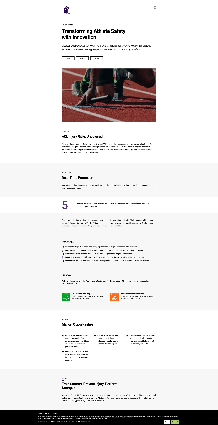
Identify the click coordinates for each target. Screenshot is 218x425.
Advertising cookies (85, 422)
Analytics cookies (72, 422)
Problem (68, 58)
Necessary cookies (45, 422)
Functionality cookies (59, 422)
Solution (82, 58)
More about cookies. (102, 418)
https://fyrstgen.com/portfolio (154, 7)
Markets (96, 58)
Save (166, 422)
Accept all (175, 422)
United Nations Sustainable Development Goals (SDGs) (106, 281)
